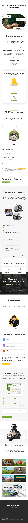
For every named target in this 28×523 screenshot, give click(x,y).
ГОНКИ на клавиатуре (21, 512)
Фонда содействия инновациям (12, 519)
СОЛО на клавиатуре (12, 512)
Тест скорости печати (5, 512)
